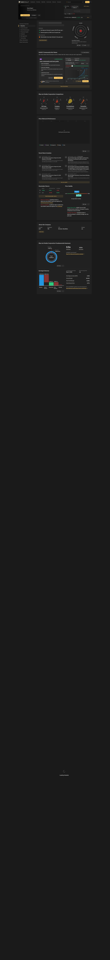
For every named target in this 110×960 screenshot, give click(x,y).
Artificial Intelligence (35, 827)
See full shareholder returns (51, 196)
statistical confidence (69, 654)
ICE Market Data (80, 741)
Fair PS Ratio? (62, 571)
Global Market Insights (73, 819)
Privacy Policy (80, 846)
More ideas (33, 833)
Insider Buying (34, 821)
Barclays (45, 833)
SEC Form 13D (80, 747)
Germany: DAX (21, 833)
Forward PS (57, 424)
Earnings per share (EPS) (72, 275)
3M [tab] (51, 121)
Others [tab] (53, 389)
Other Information (24, 40)
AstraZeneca (46, 816)
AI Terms (86, 846)
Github (46, 779)
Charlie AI (83, 836)
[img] (64, 363)
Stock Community (24, 42)
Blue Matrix (79, 739)
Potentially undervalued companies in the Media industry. (64, 685)
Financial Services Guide (73, 848)
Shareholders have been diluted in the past (52, 37)
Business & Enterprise (85, 834)
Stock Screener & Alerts (61, 819)
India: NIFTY (20, 823)
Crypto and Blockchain (35, 829)
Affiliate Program (84, 832)
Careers (82, 825)
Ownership (23, 38)
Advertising (83, 819)
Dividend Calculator (60, 823)
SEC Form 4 (79, 745)
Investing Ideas (72, 823)
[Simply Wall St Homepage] (23, 2)
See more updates (64, 182)
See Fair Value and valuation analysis (74, 254)
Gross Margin (69, 278)
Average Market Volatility (76, 198)
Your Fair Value (68, 58)
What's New (71, 827)
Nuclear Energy (34, 823)
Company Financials (28, 17)
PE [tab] (48, 389)
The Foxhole (71, 821)
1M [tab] (42, 121)
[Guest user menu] (91, 2)
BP (44, 831)
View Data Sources (72, 808)
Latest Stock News (72, 816)
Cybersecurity (34, 831)
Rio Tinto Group (46, 827)
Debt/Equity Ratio (70, 283)
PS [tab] (40, 389)
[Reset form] (74, 81)
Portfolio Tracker (59, 816)
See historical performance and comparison (76, 288)
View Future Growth (65, 692)
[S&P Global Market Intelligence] (73, 799)
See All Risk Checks (43, 40)
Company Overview (24, 23)
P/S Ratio (68, 249)
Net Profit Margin (70, 280)
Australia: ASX (21, 821)
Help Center (83, 828)
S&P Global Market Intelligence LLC (68, 723)
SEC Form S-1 (79, 743)
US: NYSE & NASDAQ (22, 816)
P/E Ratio (81, 249)
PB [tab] (44, 389)
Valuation (22, 25)
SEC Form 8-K (80, 753)
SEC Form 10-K (80, 733)
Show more (41, 231)
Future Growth (24, 27)
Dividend (22, 34)
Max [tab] (85, 121)
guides (40, 768)
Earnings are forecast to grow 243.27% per (52, 30)
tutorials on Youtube (60, 768)
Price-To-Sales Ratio (46, 395)
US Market (59, 206)
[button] (77, 6)
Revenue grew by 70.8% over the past (50, 32)
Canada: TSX (21, 825)
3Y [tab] (68, 121)
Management (23, 36)
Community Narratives (73, 825)
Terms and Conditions (73, 846)
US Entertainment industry (47, 202)
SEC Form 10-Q (80, 734)
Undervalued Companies (36, 816)
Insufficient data (80, 212)
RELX (44, 829)
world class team (50, 771)
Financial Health (24, 32)
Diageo (44, 825)
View (88, 17)
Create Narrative (86, 52)
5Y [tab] (76, 121)
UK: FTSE (20, 819)
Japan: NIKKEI (21, 829)
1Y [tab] (59, 121)
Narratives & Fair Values (61, 821)
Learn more (51, 77)
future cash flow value (83, 372)
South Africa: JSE (21, 827)
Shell (44, 821)
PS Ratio (59, 392)
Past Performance (24, 30)
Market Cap (81, 424)
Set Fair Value (85, 81)
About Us (83, 821)
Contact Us (83, 823)
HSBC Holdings (46, 819)
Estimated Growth (70, 424)
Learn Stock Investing (85, 830)
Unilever (45, 823)
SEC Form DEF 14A (81, 750)
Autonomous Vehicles (35, 825)
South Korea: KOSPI (22, 831)
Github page (77, 766)
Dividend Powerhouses (35, 819)
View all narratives (64, 86)
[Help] (67, 81)
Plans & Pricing (84, 816)
